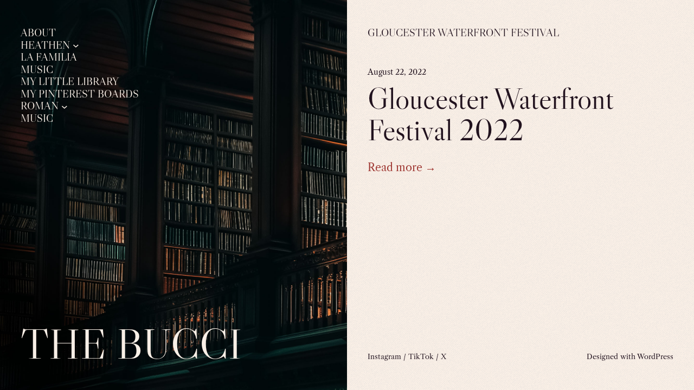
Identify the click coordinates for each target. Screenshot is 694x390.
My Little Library (70, 81)
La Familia (49, 57)
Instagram (384, 356)
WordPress (655, 356)
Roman (40, 106)
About (38, 33)
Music (37, 69)
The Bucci (131, 343)
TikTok (421, 356)
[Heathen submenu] (76, 45)
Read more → (402, 167)
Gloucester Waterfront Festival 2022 (491, 114)
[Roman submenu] (64, 106)
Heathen (45, 45)
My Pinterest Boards (80, 94)
